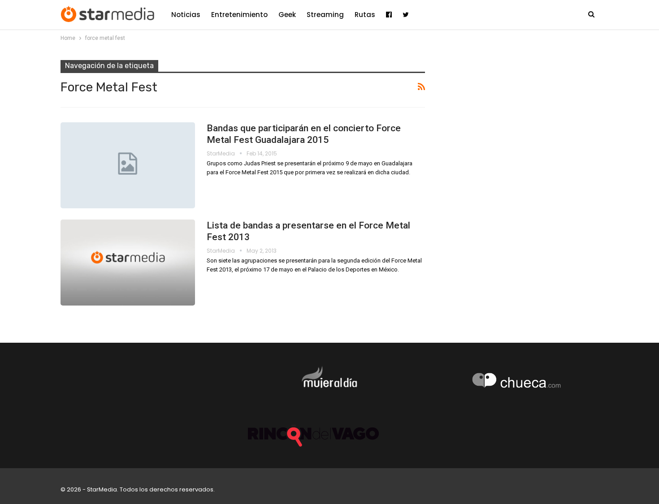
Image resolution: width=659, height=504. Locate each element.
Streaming (325, 14)
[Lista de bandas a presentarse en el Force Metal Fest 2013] (128, 263)
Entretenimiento (239, 14)
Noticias (185, 14)
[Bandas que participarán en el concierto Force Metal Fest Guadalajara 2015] (128, 165)
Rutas (365, 14)
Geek (287, 14)
